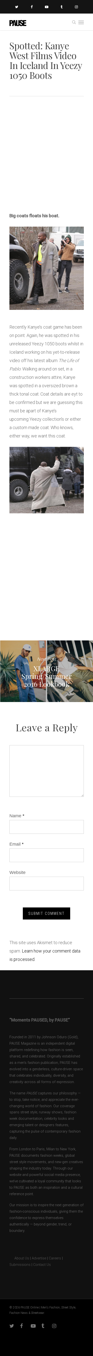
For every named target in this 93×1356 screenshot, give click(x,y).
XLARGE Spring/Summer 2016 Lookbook (46, 671)
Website (17, 872)
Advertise (39, 1258)
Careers (55, 1258)
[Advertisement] (46, 156)
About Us (19, 1258)
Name (16, 815)
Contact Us (42, 1265)
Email (16, 844)
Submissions (20, 1265)
